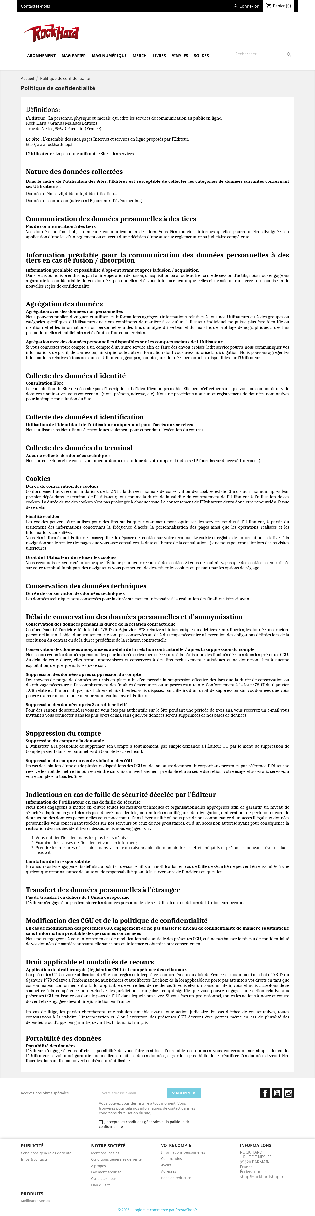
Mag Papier (74, 55)
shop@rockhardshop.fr (262, 1176)
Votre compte (176, 1145)
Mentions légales (105, 1153)
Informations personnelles (183, 1152)
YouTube (277, 1093)
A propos (98, 1165)
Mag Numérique (109, 55)
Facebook (265, 1093)
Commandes (171, 1158)
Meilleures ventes (35, 1200)
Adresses (168, 1171)
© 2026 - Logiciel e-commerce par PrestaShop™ (158, 1209)
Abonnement (41, 55)
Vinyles (180, 55)
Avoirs (166, 1165)
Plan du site (100, 1185)
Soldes (201, 55)
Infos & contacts (34, 1159)
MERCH (140, 55)
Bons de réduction (176, 1177)
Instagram (289, 1093)
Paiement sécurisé (106, 1172)
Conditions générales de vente (46, 1153)
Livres (159, 55)
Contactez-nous (35, 6)
